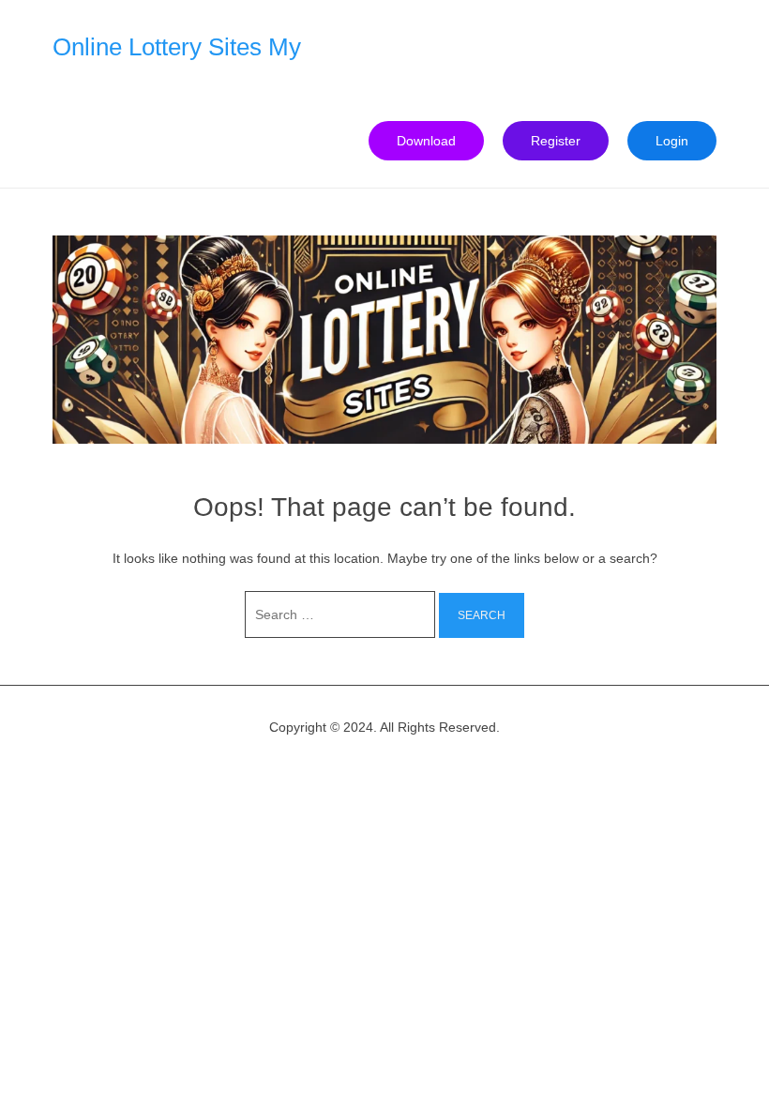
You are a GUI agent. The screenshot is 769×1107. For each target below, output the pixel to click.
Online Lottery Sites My (177, 47)
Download (426, 140)
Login (672, 140)
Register (556, 140)
